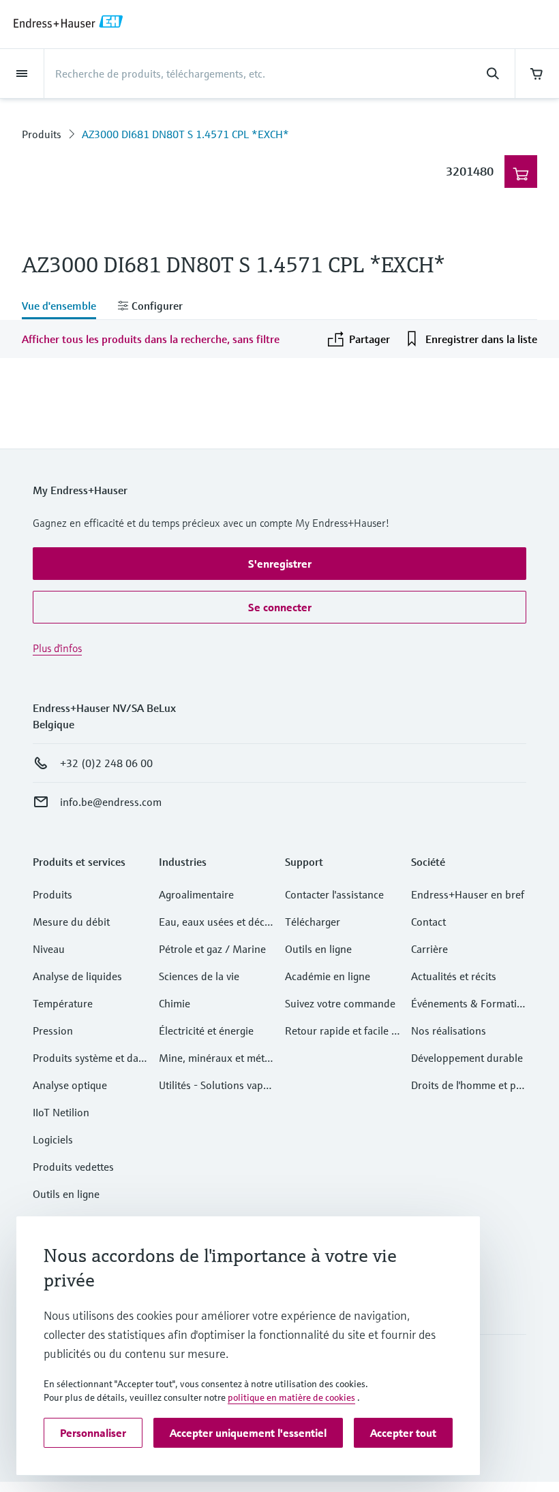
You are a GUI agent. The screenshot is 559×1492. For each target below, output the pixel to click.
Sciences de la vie (199, 976)
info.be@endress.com (111, 802)
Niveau (49, 949)
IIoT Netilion (61, 1112)
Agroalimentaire (196, 894)
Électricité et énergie (206, 1030)
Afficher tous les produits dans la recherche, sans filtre (151, 339)
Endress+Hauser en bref (467, 894)
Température (63, 1003)
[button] (279, 563)
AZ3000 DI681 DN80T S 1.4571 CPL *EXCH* (185, 134)
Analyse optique (70, 1085)
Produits (41, 134)
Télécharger (312, 921)
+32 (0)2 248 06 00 (106, 763)
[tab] (64, 307)
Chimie (174, 1003)
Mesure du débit (71, 921)
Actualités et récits (453, 976)
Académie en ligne (327, 976)
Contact (428, 921)
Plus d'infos (57, 648)
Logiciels (53, 1139)
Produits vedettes (73, 1166)
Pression (53, 1030)
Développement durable (467, 1058)
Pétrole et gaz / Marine (212, 949)
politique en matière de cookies (291, 1397)
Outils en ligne (66, 1194)
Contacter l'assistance (334, 894)
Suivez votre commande (340, 1003)
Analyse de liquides (77, 976)
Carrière (429, 949)
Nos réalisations (448, 1030)
